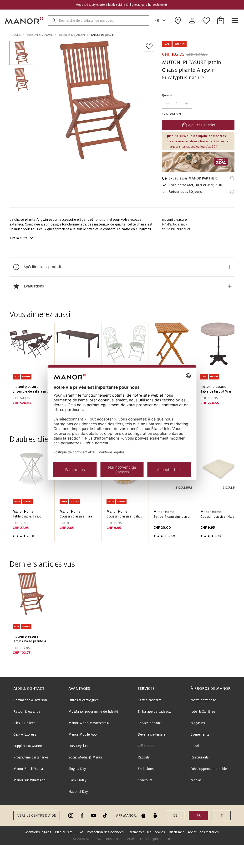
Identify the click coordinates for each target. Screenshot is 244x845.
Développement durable (209, 769)
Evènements (200, 734)
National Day (78, 792)
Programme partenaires (31, 757)
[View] (198, 162)
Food (195, 746)
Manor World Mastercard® (88, 723)
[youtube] (93, 815)
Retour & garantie (26, 711)
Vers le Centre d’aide (36, 815)
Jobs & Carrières (203, 711)
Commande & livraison (30, 700)
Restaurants (200, 757)
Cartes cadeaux (149, 700)
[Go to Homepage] (24, 20)
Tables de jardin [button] (102, 34)
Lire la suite (19, 238)
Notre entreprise (203, 700)
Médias (196, 780)
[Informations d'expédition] (232, 178)
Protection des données (105, 832)
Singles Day (77, 769)
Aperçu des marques (203, 832)
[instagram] (71, 815)
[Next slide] (217, 371)
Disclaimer (176, 832)
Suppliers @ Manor (27, 746)
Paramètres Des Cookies (146, 832)
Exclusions (146, 769)
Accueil (15, 34)
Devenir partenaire (152, 734)
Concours (145, 780)
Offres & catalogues (83, 700)
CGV (79, 832)
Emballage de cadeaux (154, 711)
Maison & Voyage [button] (39, 34)
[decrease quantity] (167, 103)
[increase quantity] (187, 103)
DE (175, 815)
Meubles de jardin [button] (71, 34)
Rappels (144, 757)
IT (221, 815)
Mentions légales (38, 832)
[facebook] (82, 815)
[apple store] (143, 815)
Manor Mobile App (82, 734)
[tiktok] (105, 815)
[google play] (155, 815)
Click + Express (24, 734)
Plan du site (64, 832)
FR (156, 20)
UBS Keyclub (78, 746)
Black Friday (77, 780)
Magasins (198, 723)
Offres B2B (146, 746)
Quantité (167, 95)
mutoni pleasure (174, 219)
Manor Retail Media (28, 769)
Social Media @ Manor (85, 757)
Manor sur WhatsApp (29, 780)
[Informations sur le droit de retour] (232, 191)
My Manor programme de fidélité (93, 711)
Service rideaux (149, 723)
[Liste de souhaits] (149, 46)
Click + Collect (24, 723)
